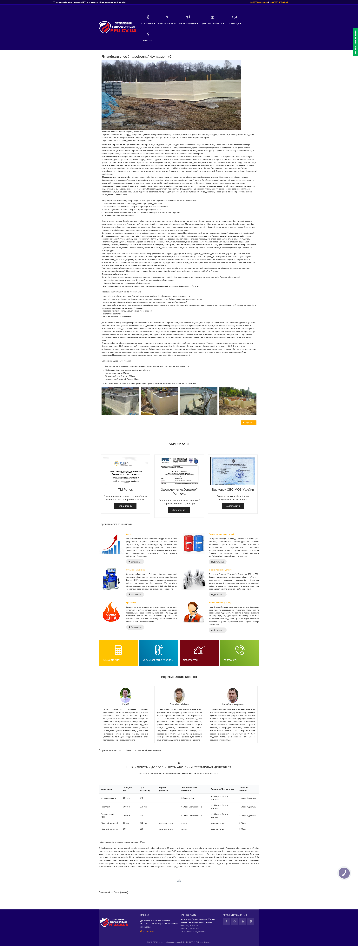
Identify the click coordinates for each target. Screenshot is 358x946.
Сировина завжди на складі (221, 534)
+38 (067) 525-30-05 (278, 2)
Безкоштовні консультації (220, 602)
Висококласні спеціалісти (220, 570)
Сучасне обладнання (135, 570)
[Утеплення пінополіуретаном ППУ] (118, 27)
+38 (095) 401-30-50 (258, 2)
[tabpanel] (179, 484)
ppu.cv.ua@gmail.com (196, 931)
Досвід (129, 534)
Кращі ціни (131, 602)
